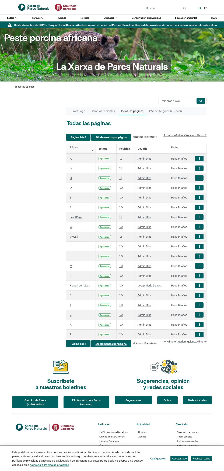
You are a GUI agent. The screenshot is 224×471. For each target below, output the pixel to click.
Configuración (158, 458)
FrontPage (76, 217)
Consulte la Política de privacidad (49, 464)
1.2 (120, 158)
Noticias (84, 17)
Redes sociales (197, 400)
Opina (167, 400)
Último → (201, 135)
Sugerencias (133, 400)
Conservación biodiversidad (146, 17)
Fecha (174, 147)
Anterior (180, 135)
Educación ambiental (186, 17)
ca (199, 8)
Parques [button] (36, 17)
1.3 (120, 236)
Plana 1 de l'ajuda (80, 285)
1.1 (120, 168)
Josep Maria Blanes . (150, 285)
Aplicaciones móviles (187, 441)
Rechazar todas (201, 458)
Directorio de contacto (188, 432)
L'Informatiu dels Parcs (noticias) (86, 402)
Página (74, 147)
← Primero (169, 135)
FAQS (214, 17)
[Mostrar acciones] (199, 158)
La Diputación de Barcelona (113, 432)
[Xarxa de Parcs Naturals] (48, 7)
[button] (78, 137)
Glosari (74, 236)
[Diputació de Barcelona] (45, 427)
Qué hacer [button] (109, 17)
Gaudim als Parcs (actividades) (35, 402)
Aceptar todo (179, 458)
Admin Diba (144, 158)
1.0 (121, 187)
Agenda (62, 17)
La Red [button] (11, 17)
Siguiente (190, 135)
